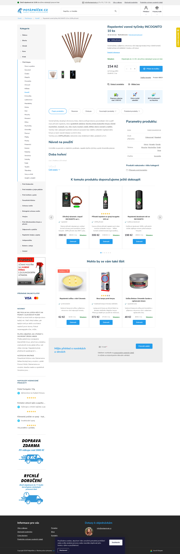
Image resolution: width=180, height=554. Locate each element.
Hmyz (146, 144)
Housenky (28, 81)
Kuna (24, 51)
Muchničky (28, 126)
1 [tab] (100, 252)
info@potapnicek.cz (104, 528)
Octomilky (28, 130)
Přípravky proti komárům (138, 170)
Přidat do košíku (153, 69)
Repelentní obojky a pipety (31, 235)
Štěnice (24, 35)
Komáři (27, 92)
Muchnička (152, 147)
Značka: (146, 78)
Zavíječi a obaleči (30, 178)
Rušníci (27, 148)
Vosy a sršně (29, 174)
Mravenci (27, 118)
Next (160, 217)
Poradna (54, 528)
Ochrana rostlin (27, 206)
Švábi (26, 163)
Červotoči (28, 70)
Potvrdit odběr (144, 346)
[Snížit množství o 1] (126, 69)
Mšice (26, 122)
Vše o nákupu (117, 2)
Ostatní (24, 251)
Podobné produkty (131, 111)
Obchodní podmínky (131, 2)
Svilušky (27, 159)
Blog (53, 532)
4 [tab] (106, 252)
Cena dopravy (22, 535)
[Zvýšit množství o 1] (134, 69)
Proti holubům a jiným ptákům (32, 190)
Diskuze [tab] (88, 111)
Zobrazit (73, 241)
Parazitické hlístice (28, 200)
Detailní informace (113, 52)
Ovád (159, 147)
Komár (158, 144)
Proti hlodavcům (27, 184)
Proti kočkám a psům (29, 195)
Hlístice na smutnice (25, 356)
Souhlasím (116, 542)
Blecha (24, 41)
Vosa (159, 150)
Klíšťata (27, 89)
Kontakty (54, 535)
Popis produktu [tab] (58, 111)
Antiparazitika (27, 240)
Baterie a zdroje (27, 246)
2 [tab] (102, 252)
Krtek (24, 57)
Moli (26, 111)
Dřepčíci (27, 77)
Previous (51, 217)
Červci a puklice (30, 66)
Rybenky (27, 152)
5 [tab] (108, 252)
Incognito (157, 156)
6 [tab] (110, 252)
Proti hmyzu (26, 62)
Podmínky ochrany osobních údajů (151, 2)
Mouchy (27, 115)
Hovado (152, 144)
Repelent (157, 137)
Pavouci (27, 133)
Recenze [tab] (74, 111)
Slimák (24, 46)
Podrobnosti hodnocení (135, 35)
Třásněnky (28, 170)
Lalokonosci (28, 100)
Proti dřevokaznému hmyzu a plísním (32, 223)
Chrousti (27, 85)
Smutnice (28, 156)
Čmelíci (27, 74)
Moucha (144, 147)
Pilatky (27, 137)
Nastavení (63, 550)
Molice (27, 107)
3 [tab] (104, 252)
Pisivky (27, 141)
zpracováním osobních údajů (124, 353)
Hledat (115, 11)
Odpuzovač (149, 137)
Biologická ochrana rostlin (31, 211)
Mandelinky (28, 103)
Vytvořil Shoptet (158, 551)
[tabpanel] (72, 217)
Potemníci (28, 144)
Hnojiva (25, 217)
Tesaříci (27, 167)
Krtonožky (28, 96)
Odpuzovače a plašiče (29, 229)
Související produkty (106, 111)
